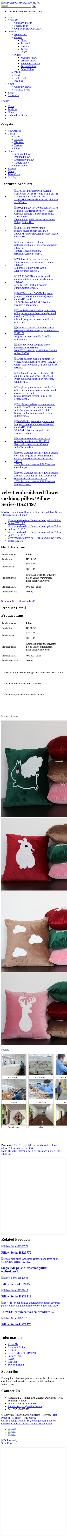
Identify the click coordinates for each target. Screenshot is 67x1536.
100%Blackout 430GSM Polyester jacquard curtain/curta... (32, 303)
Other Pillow (27, 69)
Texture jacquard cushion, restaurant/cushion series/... (28, 252)
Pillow (17, 54)
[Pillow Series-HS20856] (14, 1277)
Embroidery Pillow (30, 63)
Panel (49, 1423)
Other (24, 51)
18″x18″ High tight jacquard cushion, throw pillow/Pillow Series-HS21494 (29, 1146)
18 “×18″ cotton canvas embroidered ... (27, 1312)
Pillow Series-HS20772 (16, 1252)
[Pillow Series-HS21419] (14, 1290)
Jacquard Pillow (29, 57)
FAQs (11, 92)
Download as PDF (28, 601)
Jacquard (25, 43)
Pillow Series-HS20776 (16, 1324)
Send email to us (9, 601)
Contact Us (13, 95)
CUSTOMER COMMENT (28, 28)
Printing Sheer (38, 1420)
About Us (13, 20)
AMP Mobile (29, 1417)
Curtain (18, 37)
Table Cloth (20, 78)
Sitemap (16, 1417)
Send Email (7, 1443)
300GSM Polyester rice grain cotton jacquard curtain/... (32, 431)
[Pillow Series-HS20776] (14, 1318)
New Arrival (20, 34)
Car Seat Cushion (20, 1423)
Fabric (17, 75)
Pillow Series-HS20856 (16, 1284)
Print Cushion (38, 1423)
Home (11, 17)
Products (12, 31)
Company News (22, 86)
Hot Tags (12, 1361)
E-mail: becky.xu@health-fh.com (25, 1406)
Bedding (18, 81)
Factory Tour (21, 25)
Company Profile (23, 22)
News (11, 83)
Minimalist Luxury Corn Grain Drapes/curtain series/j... (30, 269)
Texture (25, 49)
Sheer (24, 40)
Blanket (18, 72)
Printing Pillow (28, 60)
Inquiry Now (8, 1384)
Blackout (25, 46)
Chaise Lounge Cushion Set (15, 1420)
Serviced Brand (22, 89)
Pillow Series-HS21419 (16, 1296)
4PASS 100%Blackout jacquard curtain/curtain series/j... (30, 286)
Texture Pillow (28, 66)
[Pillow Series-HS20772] (14, 1246)
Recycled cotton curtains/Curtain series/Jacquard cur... (31, 446)
